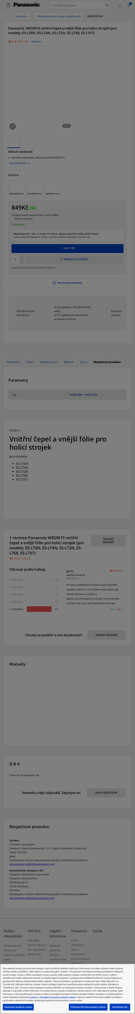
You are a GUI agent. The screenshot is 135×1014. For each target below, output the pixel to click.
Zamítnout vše (119, 1006)
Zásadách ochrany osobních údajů (57, 997)
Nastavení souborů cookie (18, 1006)
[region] (67, 989)
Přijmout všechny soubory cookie (88, 1006)
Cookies (33, 997)
